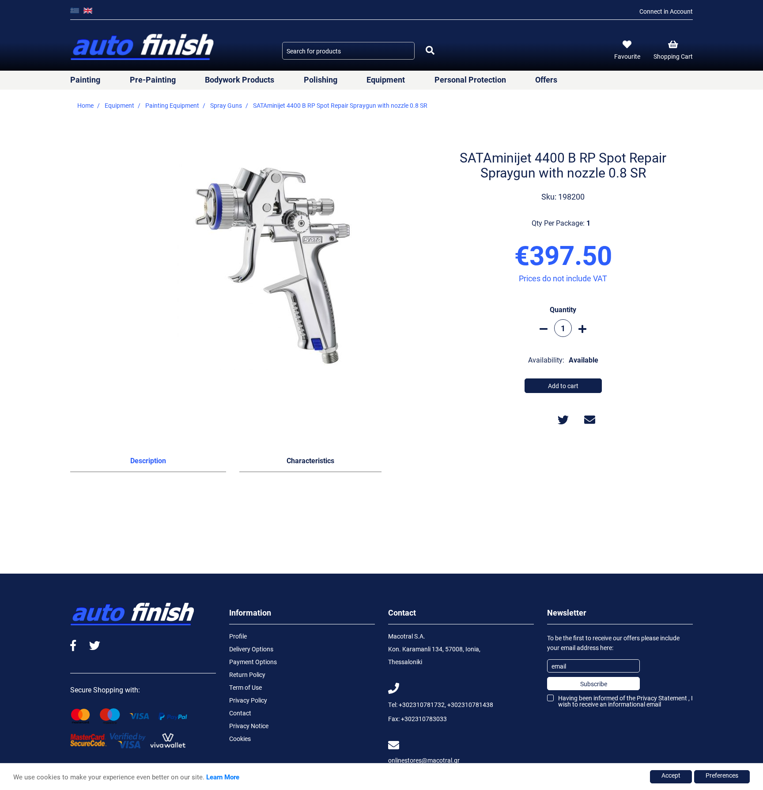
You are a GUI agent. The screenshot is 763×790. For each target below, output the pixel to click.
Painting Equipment (172, 105)
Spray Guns (226, 105)
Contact (240, 713)
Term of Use (245, 687)
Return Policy (247, 674)
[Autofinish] (143, 47)
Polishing (320, 79)
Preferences (722, 775)
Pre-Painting (153, 79)
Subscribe (593, 684)
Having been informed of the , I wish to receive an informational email (625, 701)
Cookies (240, 738)
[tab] (148, 462)
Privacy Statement (662, 698)
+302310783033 (424, 718)
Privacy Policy (248, 700)
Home (85, 105)
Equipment (385, 79)
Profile (238, 636)
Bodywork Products (239, 79)
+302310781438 (470, 704)
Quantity (563, 309)
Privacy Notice (248, 726)
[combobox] (348, 51)
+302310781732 (422, 704)
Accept (670, 775)
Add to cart (563, 386)
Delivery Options (251, 649)
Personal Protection (470, 79)
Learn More (222, 776)
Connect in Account (666, 11)
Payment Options (253, 662)
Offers (546, 79)
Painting (85, 79)
